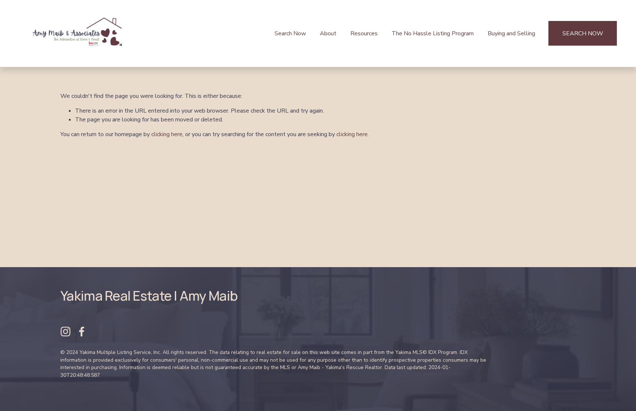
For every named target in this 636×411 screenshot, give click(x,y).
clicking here (167, 134)
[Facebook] (82, 331)
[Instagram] (65, 331)
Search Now (290, 33)
